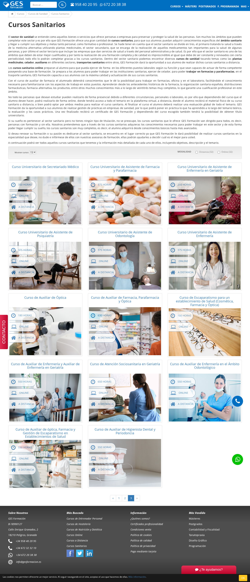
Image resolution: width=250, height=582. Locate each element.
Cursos (175, 6)
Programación (197, 546)
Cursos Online (75, 535)
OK (243, 578)
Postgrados (195, 524)
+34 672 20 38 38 (26, 554)
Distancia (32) (206, 151)
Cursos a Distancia (77, 540)
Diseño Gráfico (198, 540)
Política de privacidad (142, 546)
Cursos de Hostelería (78, 524)
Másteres (194, 518)
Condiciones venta (140, 529)
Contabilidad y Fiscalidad (204, 529)
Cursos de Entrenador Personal (84, 518)
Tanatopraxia (197, 535)
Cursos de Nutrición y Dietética (84, 529)
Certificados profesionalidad (146, 524)
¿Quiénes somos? (140, 518)
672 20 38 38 (115, 4)
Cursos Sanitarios (77, 546)
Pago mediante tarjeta (143, 551)
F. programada (228, 6)
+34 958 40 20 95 (26, 541)
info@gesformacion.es (28, 561)
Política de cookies (141, 535)
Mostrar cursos (22, 152)
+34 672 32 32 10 (26, 547)
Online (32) (227, 151)
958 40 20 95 (86, 4)
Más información (137, 576)
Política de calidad (141, 540)
